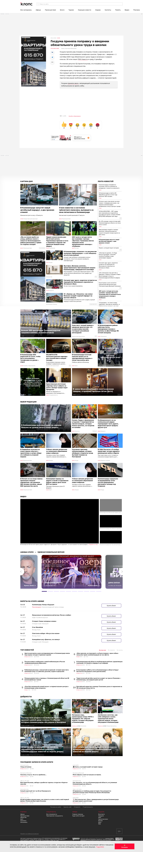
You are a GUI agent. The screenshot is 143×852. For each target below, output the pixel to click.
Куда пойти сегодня (78, 816)
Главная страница (77, 814)
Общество (23, 817)
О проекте (77, 807)
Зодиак (98, 10)
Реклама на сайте (55, 807)
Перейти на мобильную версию (29, 833)
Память (118, 10)
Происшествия (50, 10)
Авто (21, 819)
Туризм (71, 10)
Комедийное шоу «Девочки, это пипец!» (46, 639)
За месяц (120, 650)
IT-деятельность (88, 807)
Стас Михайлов (37, 627)
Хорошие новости (84, 10)
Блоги (62, 10)
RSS (99, 824)
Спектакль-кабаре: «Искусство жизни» (46, 633)
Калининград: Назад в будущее (43, 604)
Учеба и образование (75, 116)
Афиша (38, 10)
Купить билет (111, 605)
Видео (127, 10)
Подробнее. (100, 847)
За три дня (102, 650)
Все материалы (26, 10)
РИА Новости (83, 59)
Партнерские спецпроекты (54, 816)
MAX (99, 817)
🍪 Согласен (124, 846)
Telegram (101, 816)
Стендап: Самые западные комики (44, 621)
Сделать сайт (68, 807)
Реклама (136, 10)
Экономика (23, 822)
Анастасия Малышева (70, 48)
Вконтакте (101, 814)
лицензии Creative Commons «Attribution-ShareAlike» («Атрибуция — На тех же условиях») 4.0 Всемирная (97, 839)
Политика (23, 820)
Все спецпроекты (51, 814)
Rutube (100, 820)
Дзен (99, 822)
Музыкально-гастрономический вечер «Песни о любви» (51, 615)
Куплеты (108, 10)
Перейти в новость (94, 544)
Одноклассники (103, 819)
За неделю (111, 650)
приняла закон (73, 83)
